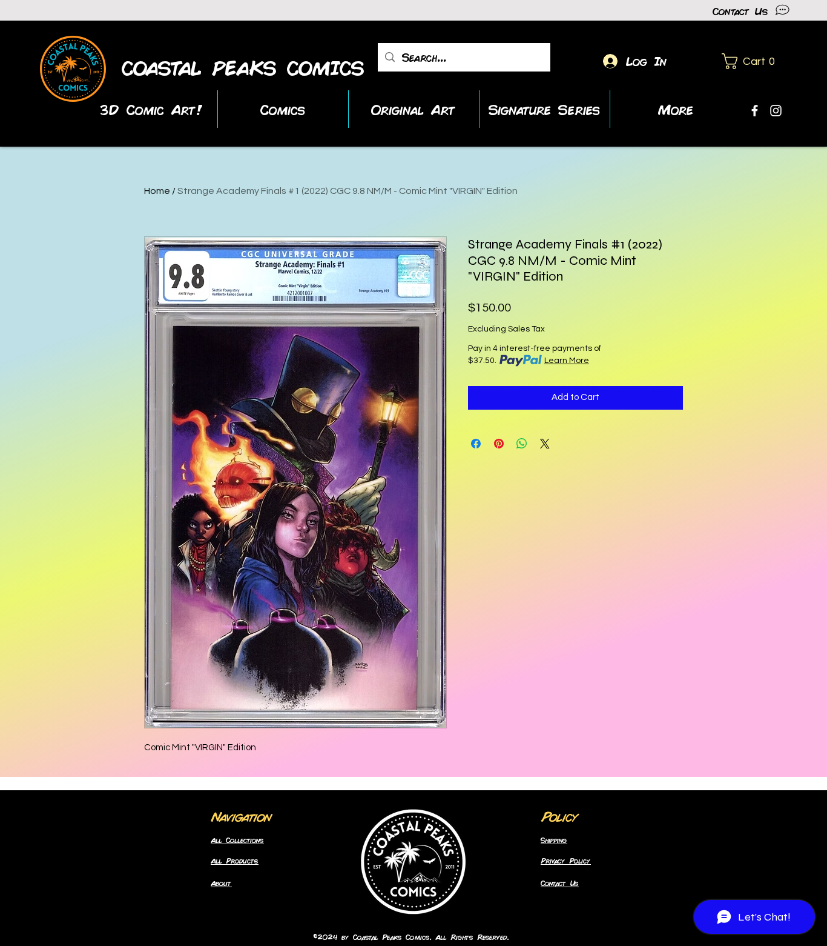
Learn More (566, 360)
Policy (559, 815)
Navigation (241, 815)
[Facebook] (754, 110)
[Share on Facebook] (476, 443)
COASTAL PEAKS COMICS (243, 67)
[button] (752, 61)
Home (157, 191)
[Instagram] (775, 110)
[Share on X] (545, 443)
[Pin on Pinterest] (499, 443)
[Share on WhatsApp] (522, 443)
